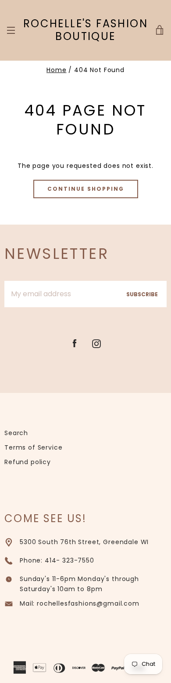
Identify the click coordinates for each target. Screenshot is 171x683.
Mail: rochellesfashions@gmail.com (79, 603)
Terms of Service (33, 447)
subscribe (142, 294)
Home (56, 69)
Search (16, 433)
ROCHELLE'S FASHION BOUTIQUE (85, 30)
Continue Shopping (85, 189)
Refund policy (27, 462)
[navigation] (11, 30)
